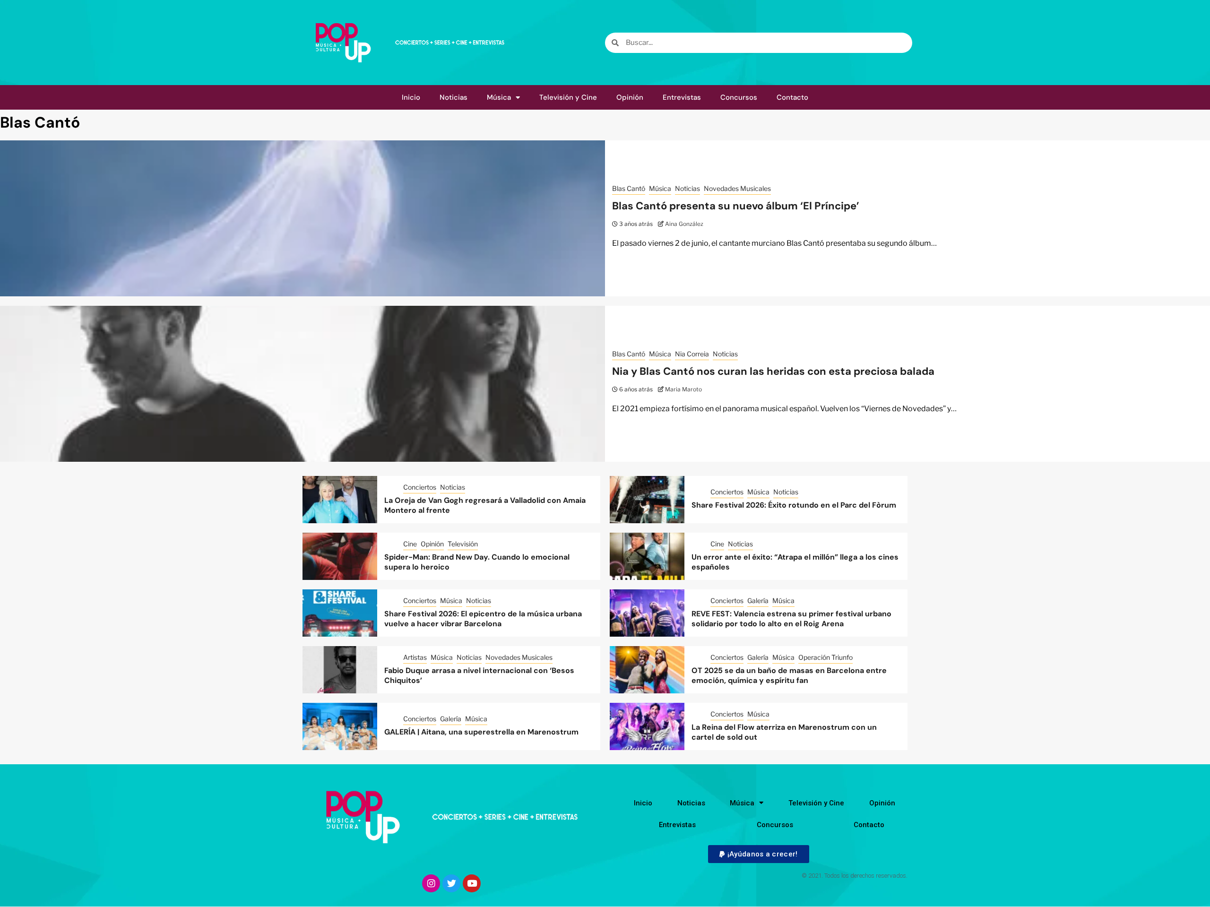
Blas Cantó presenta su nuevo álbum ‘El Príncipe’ (735, 206)
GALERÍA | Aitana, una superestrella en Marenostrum (481, 732)
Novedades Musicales (737, 188)
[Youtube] (472, 883)
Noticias (453, 97)
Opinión (629, 97)
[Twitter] (451, 883)
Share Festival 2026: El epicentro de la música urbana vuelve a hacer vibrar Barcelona (483, 619)
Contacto (792, 97)
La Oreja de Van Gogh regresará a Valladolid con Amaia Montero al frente (485, 505)
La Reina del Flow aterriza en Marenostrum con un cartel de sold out (784, 732)
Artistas (415, 657)
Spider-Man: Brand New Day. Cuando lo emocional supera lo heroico (477, 562)
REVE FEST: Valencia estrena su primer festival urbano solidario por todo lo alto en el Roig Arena (791, 619)
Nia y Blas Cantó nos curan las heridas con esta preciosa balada (773, 371)
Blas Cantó (628, 188)
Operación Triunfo (825, 657)
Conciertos (419, 487)
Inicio (411, 97)
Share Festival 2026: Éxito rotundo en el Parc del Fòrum (793, 505)
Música (499, 97)
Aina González (684, 223)
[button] (758, 854)
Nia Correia (692, 354)
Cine (410, 544)
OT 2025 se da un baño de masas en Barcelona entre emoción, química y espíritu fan (789, 675)
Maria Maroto (683, 389)
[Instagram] (431, 883)
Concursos (738, 97)
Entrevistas (682, 97)
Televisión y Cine (568, 97)
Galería (758, 600)
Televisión (463, 544)
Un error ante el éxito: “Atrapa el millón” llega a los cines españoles (795, 562)
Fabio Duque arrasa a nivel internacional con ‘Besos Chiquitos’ (479, 675)
